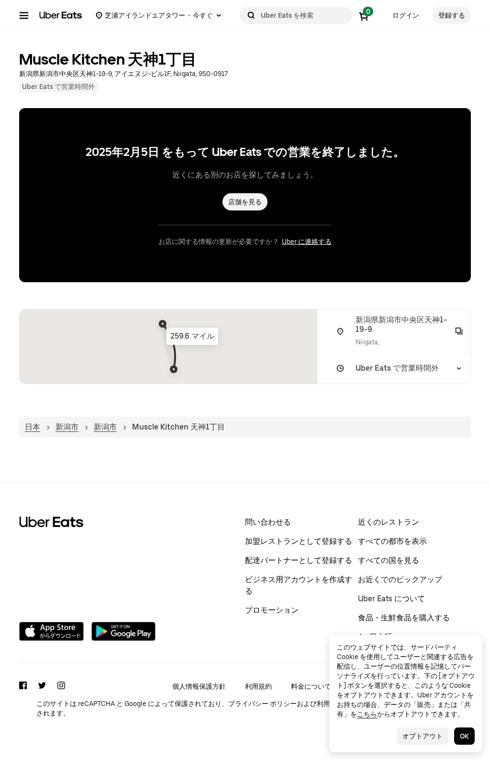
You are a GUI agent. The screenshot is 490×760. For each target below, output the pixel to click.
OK (464, 736)
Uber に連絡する (307, 241)
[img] (168, 346)
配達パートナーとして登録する (298, 560)
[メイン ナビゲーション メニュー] (23, 15)
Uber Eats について (391, 598)
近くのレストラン (388, 522)
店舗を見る (245, 202)
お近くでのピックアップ (400, 579)
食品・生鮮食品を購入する (404, 617)
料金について (311, 686)
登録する (451, 15)
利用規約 (258, 686)
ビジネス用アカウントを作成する (298, 585)
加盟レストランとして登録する (298, 541)
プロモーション (272, 610)
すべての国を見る (388, 560)
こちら (367, 714)
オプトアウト (422, 736)
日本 (32, 426)
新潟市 (67, 426)
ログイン (405, 15)
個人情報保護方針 (199, 686)
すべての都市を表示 (392, 541)
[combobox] (304, 15)
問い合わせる (268, 522)
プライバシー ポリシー (262, 703)
